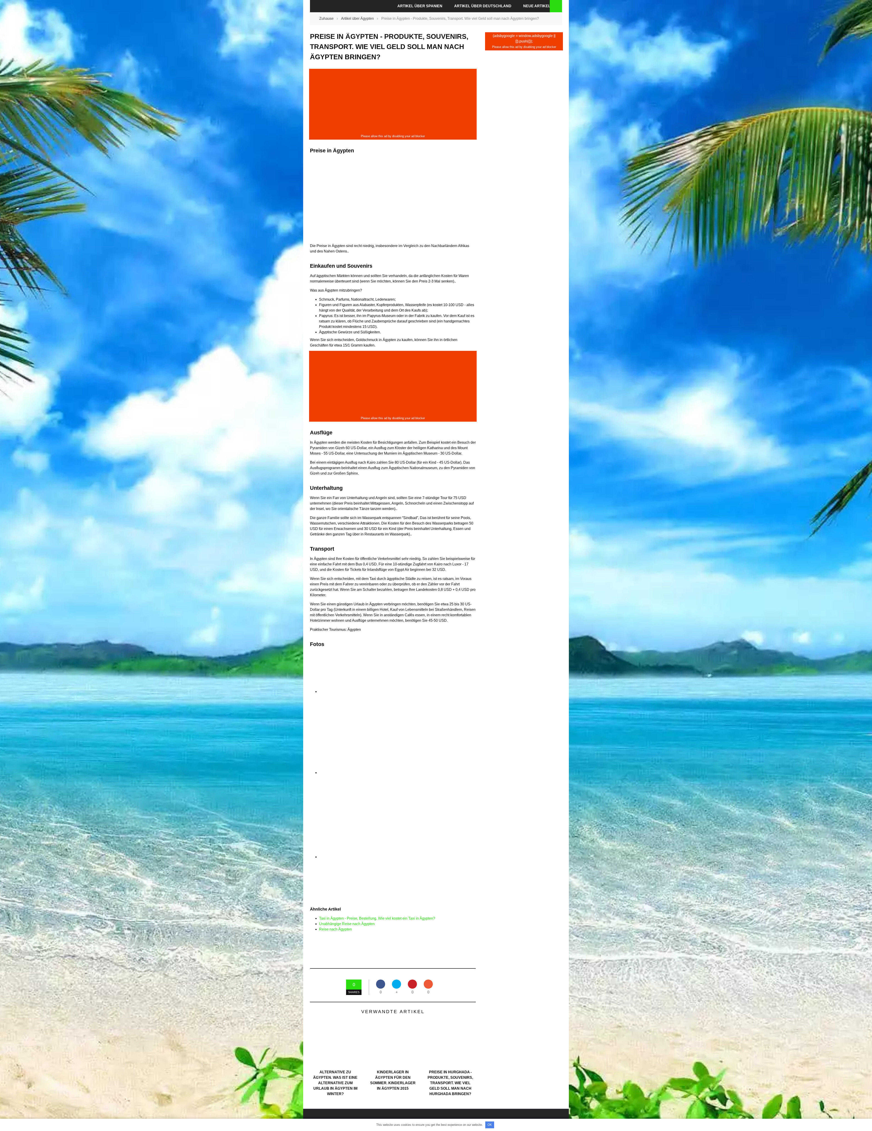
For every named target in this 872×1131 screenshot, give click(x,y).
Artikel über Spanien (419, 6)
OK (490, 1124)
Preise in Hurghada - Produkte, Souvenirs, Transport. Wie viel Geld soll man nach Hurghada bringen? (450, 1083)
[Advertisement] (393, 101)
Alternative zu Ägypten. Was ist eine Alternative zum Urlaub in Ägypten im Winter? (335, 1083)
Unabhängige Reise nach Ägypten (347, 924)
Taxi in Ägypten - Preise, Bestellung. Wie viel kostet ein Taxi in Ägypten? (377, 918)
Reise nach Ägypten (335, 929)
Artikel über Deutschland (482, 6)
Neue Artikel (536, 6)
